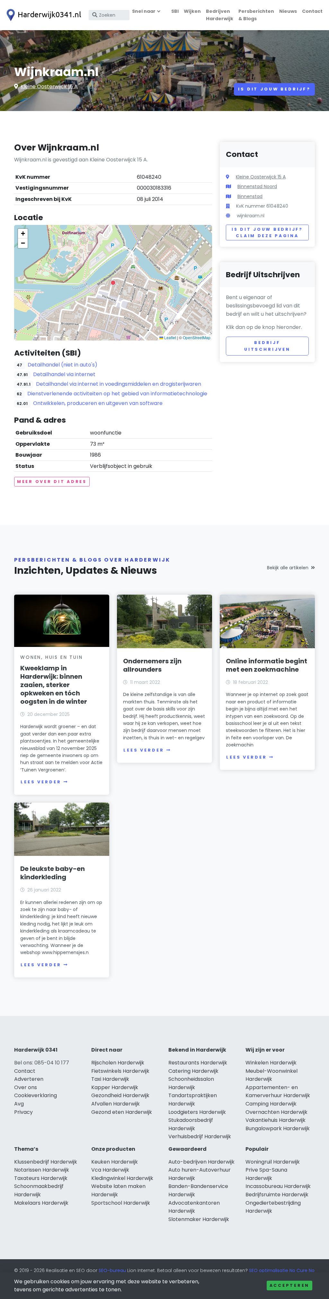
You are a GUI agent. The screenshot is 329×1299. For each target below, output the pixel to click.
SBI (175, 11)
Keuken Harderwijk (114, 1162)
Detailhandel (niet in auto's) (62, 364)
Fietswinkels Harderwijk (120, 1071)
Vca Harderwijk (110, 1170)
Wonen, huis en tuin (51, 657)
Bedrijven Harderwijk (219, 15)
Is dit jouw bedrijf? (274, 89)
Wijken (192, 11)
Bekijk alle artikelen (287, 567)
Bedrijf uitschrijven (267, 346)
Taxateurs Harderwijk (40, 1178)
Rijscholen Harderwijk (117, 1062)
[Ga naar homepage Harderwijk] (42, 15)
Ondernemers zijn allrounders (152, 665)
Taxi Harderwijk (110, 1079)
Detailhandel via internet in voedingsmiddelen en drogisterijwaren (118, 384)
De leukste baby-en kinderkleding (52, 873)
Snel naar (144, 11)
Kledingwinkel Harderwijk (122, 1178)
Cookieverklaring (35, 1095)
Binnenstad (249, 196)
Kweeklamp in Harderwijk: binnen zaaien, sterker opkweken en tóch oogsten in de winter (53, 685)
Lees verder (41, 782)
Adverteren (28, 1079)
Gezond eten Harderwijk (121, 1112)
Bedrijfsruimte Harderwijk (276, 1194)
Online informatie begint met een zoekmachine (266, 665)
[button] (113, 283)
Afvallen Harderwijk (115, 1103)
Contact (312, 11)
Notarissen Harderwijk (41, 1170)
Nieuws (288, 11)
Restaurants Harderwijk (197, 1062)
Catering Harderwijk (193, 1071)
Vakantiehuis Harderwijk (275, 1120)
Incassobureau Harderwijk (278, 1186)
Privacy (23, 1112)
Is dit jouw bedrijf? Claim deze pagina (267, 232)
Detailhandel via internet (64, 374)
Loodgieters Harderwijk (197, 1112)
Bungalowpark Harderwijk (277, 1128)
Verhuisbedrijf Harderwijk (199, 1136)
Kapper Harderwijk (114, 1087)
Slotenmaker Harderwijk (198, 1219)
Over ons (25, 1087)
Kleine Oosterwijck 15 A (49, 86)
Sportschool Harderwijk (120, 1203)
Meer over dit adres (52, 481)
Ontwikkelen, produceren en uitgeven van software (98, 403)
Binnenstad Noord (257, 186)
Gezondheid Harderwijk (120, 1095)
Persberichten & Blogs (256, 15)
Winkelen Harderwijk (271, 1062)
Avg (19, 1103)
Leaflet (169, 337)
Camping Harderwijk (271, 1103)
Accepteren (289, 1285)
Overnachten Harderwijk (276, 1112)
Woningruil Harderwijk (272, 1162)
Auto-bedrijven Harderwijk (201, 1162)
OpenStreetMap (196, 337)
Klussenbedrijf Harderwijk (45, 1162)
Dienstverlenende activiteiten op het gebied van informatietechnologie (117, 393)
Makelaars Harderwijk (41, 1203)
